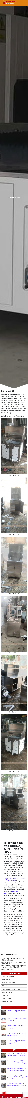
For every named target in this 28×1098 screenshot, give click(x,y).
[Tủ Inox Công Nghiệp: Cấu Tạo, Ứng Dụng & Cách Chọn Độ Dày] (3, 1055)
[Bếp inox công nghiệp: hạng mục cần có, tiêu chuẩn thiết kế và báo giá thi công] (3, 1070)
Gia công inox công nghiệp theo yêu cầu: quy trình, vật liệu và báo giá (14, 966)
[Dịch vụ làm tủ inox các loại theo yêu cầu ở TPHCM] (3, 1035)
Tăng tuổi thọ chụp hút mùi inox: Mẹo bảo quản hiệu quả (13, 959)
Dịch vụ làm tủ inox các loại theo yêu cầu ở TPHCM (16, 1034)
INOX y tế (5, 995)
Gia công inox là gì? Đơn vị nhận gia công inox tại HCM (14, 962)
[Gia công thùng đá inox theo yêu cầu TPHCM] (3, 1020)
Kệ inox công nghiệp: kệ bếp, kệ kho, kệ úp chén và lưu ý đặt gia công (16, 1062)
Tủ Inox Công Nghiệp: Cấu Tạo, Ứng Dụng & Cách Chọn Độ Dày (16, 1054)
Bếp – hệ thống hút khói (9, 983)
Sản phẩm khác (7, 1001)
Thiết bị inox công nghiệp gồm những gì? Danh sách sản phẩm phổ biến (16, 1085)
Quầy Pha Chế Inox (7, 969)
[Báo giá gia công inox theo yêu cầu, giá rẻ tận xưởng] (3, 1042)
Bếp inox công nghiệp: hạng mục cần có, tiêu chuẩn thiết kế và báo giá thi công (16, 1070)
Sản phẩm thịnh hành (8, 976)
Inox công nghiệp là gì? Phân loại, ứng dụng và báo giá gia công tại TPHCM (17, 1077)
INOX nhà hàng (6, 998)
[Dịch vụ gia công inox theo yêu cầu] (3, 1012)
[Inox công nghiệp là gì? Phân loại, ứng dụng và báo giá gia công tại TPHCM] (3, 1077)
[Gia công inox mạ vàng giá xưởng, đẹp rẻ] (3, 1027)
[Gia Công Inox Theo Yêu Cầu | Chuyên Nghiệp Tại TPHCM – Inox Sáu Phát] (8, 3)
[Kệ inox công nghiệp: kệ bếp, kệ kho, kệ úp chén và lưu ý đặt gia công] (3, 1062)
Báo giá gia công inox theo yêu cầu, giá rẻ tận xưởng (16, 1042)
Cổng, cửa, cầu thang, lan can (11, 989)
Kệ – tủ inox (6, 986)
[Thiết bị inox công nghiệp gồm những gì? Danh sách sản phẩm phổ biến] (3, 1085)
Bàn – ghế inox (6, 979)
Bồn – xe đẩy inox (7, 992)
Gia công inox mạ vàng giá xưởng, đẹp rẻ (15, 1027)
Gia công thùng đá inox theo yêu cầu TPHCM (16, 1019)
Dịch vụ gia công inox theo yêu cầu (16, 1012)
